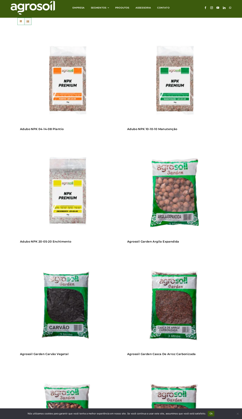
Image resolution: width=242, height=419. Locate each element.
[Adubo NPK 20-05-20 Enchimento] (67, 192)
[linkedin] (224, 7)
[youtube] (217, 7)
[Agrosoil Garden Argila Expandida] (175, 192)
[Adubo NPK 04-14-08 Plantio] (67, 80)
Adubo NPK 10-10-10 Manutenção (152, 129)
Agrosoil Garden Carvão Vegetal (44, 354)
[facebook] (205, 7)
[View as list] (27, 21)
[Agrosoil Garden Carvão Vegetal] (67, 305)
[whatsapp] (230, 7)
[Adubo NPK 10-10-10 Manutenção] (175, 80)
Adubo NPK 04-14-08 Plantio (42, 129)
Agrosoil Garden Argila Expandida (153, 241)
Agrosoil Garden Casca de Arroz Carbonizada (161, 354)
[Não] (237, 413)
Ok (211, 413)
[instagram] (211, 7)
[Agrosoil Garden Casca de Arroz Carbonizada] (175, 305)
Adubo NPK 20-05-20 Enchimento (45, 241)
